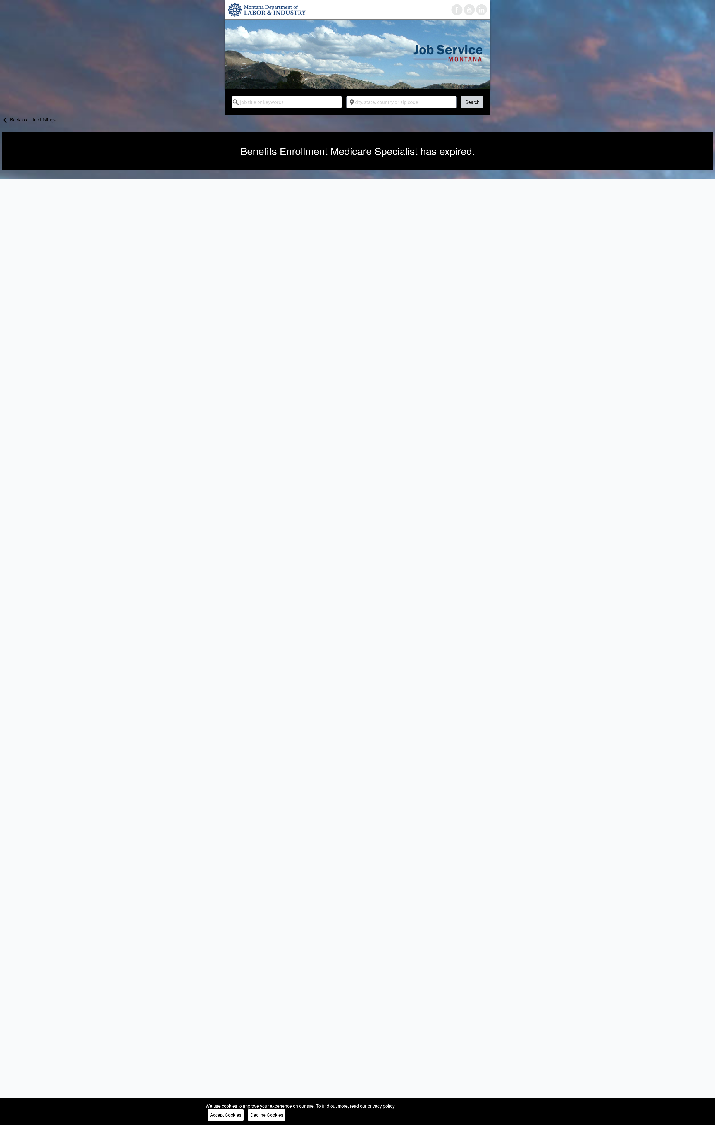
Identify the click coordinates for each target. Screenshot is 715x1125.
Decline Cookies (266, 1115)
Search (472, 102)
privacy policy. (381, 1106)
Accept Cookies (225, 1115)
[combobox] (287, 102)
